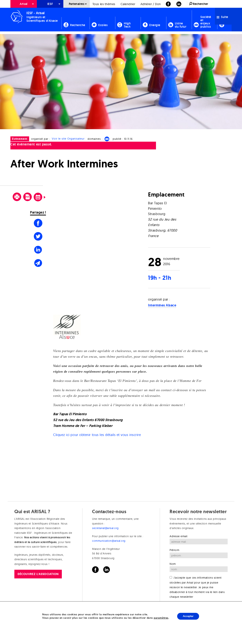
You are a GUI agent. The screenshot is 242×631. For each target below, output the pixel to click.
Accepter (188, 616)
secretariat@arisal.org (105, 528)
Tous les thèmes (103, 4)
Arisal (23, 4)
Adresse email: (179, 536)
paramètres (161, 618)
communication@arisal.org (109, 540)
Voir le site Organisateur (68, 139)
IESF (50, 4)
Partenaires (77, 4)
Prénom (174, 550)
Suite (224, 17)
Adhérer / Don (150, 4)
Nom (173, 564)
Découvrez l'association (38, 574)
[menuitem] (23, 4)
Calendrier (128, 4)
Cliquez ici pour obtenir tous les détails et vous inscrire (97, 435)
